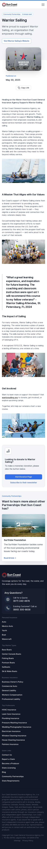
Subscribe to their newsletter (23, 482)
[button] (42, 5)
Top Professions (8, 705)
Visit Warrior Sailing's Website (16, 41)
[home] (9, 5)
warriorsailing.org (10, 397)
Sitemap (17, 840)
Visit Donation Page (23, 477)
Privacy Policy (27, 840)
